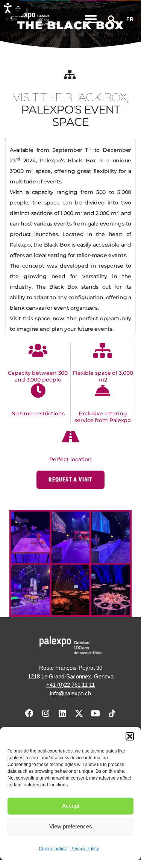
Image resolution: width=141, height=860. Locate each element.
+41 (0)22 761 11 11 (70, 684)
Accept (70, 805)
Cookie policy (53, 848)
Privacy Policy (84, 848)
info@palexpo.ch (70, 693)
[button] (129, 736)
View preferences (70, 826)
